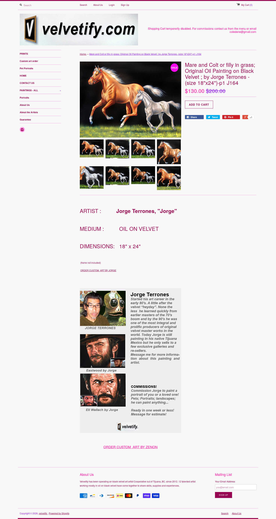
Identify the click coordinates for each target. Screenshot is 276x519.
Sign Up (125, 4)
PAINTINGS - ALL (40, 90)
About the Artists (29, 112)
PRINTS (24, 53)
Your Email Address (225, 481)
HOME (23, 75)
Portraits (24, 97)
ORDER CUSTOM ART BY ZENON (130, 446)
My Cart (247, 4)
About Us (98, 4)
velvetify (43, 513)
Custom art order (29, 61)
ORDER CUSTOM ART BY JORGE (98, 270)
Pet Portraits (26, 68)
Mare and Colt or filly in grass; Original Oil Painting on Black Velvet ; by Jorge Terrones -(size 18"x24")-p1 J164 (145, 54)
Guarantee (25, 119)
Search (83, 4)
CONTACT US (27, 83)
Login (112, 4)
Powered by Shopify (59, 513)
